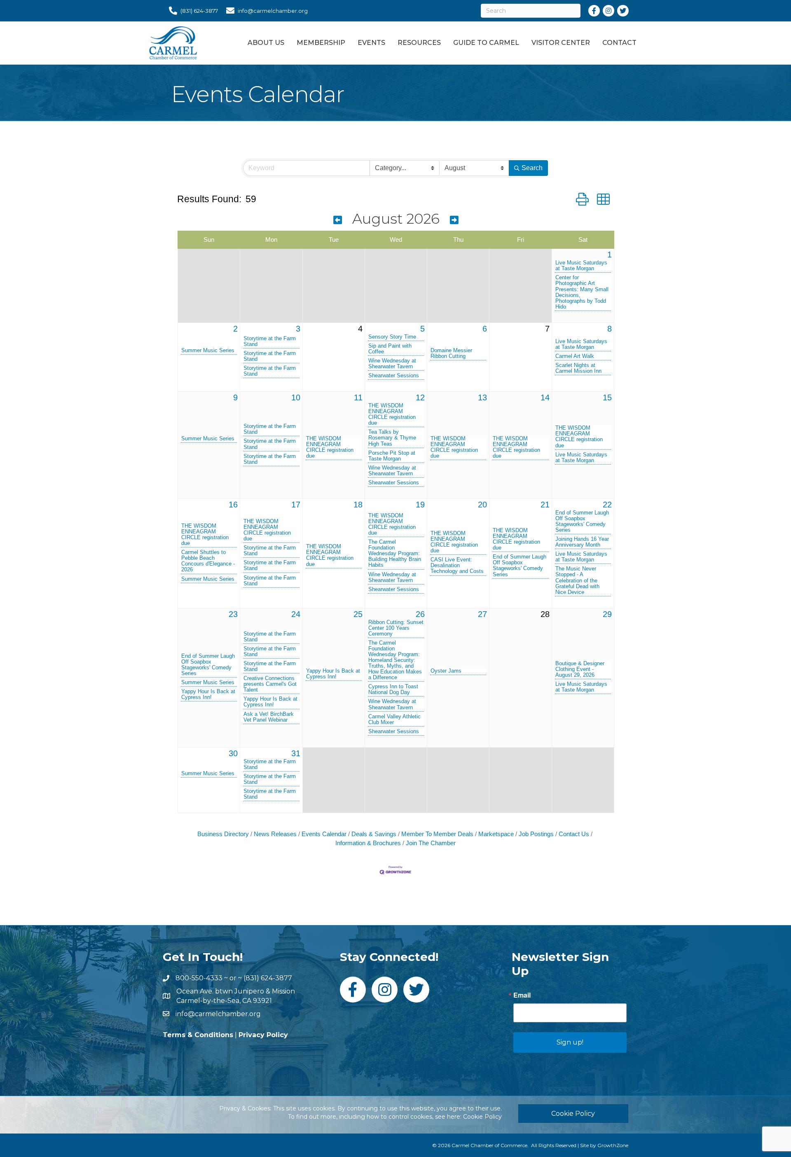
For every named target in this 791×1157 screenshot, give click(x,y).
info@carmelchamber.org (218, 1014)
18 (358, 504)
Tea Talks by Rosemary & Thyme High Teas (392, 437)
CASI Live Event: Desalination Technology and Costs (457, 565)
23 (233, 614)
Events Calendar (324, 833)
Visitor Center (560, 43)
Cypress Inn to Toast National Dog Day (393, 689)
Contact (619, 43)
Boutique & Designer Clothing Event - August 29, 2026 (579, 669)
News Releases (275, 833)
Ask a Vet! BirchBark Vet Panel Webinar (268, 717)
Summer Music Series (207, 350)
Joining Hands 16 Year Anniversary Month (582, 542)
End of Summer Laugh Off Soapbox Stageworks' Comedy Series (519, 565)
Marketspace (496, 833)
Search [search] (532, 167)
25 (358, 614)
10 (295, 397)
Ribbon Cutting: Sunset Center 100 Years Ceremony (396, 628)
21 (545, 504)
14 (545, 397)
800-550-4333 (199, 978)
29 (607, 614)
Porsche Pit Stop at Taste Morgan (391, 456)
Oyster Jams (446, 671)
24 (295, 614)
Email (522, 995)
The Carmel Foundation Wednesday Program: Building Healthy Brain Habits (394, 553)
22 (607, 504)
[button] (582, 199)
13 (482, 397)
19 (420, 504)
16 (233, 504)
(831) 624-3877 (267, 978)
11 (358, 397)
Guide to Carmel (486, 43)
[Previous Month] (338, 220)
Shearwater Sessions (393, 376)
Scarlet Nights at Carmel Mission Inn (578, 368)
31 (295, 753)
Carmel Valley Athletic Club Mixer (394, 719)
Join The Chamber (431, 842)
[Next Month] (454, 220)
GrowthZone (612, 1145)
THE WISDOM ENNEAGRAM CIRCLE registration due (329, 447)
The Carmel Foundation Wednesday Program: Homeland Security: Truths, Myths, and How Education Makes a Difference (395, 660)
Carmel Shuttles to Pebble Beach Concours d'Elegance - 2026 (208, 561)
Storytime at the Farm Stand (269, 341)
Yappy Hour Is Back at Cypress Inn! (208, 694)
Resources (419, 43)
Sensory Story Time (392, 337)
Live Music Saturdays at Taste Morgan (581, 265)
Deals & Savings (373, 833)
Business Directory (223, 833)
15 (607, 397)
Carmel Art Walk (574, 356)
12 (420, 397)
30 (233, 753)
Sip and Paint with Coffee (390, 349)
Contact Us (574, 833)
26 (420, 614)
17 (295, 504)
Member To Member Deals (437, 833)
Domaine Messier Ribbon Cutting (451, 353)
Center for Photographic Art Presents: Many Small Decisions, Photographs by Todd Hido (581, 292)
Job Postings (536, 833)
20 (482, 504)
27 (482, 614)
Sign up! (570, 1042)
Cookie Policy (482, 1116)
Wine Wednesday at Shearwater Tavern (392, 363)
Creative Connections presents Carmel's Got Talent (270, 684)
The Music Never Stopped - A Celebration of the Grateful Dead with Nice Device (577, 580)
